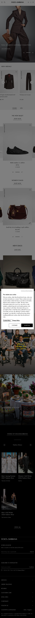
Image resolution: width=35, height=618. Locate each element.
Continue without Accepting (27, 290)
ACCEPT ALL (27, 325)
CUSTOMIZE (14, 325)
